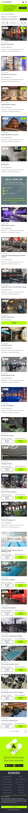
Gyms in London (7, 776)
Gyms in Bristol (7, 779)
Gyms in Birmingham (7, 784)
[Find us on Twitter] (12, 773)
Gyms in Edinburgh (7, 789)
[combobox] (9, 19)
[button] (14, 40)
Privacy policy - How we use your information (16, 795)
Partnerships (21, 789)
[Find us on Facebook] (9, 773)
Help (21, 776)
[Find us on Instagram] (14, 773)
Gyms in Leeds (7, 787)
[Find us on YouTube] (19, 773)
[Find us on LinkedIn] (16, 773)
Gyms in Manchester (7, 781)
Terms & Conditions (21, 779)
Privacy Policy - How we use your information (21, 784)
